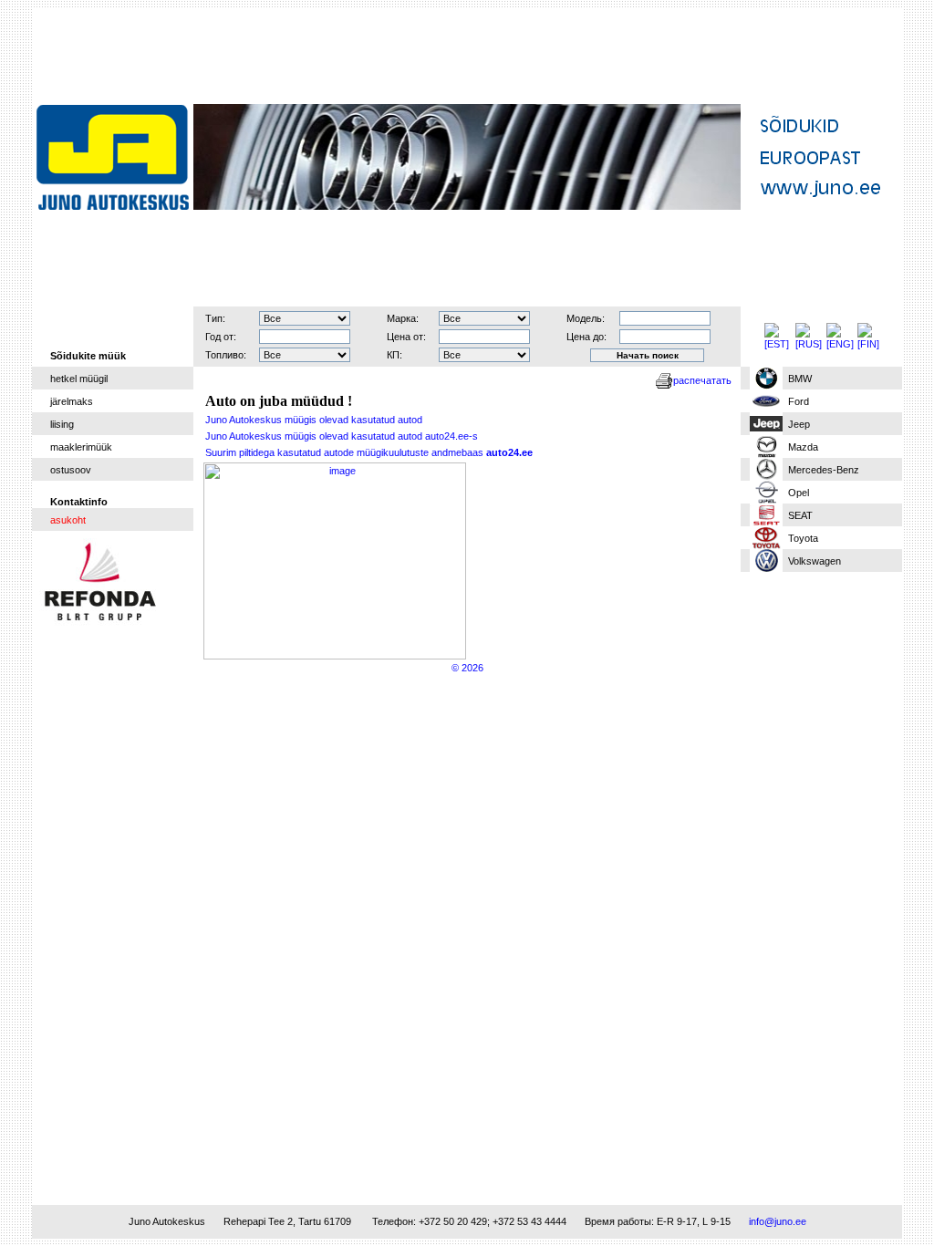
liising (62, 424)
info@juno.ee (777, 1221)
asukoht (68, 519)
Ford (798, 401)
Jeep (799, 424)
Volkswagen (814, 561)
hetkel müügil (79, 378)
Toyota (803, 538)
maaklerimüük (81, 446)
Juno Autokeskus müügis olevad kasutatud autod (313, 419)
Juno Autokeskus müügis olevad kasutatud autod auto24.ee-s (341, 436)
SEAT (800, 515)
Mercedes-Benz (823, 469)
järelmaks (71, 401)
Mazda (803, 446)
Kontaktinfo (79, 501)
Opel (798, 492)
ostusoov (70, 469)
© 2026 (467, 667)
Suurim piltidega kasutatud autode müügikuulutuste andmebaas (369, 452)
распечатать (702, 380)
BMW (800, 378)
